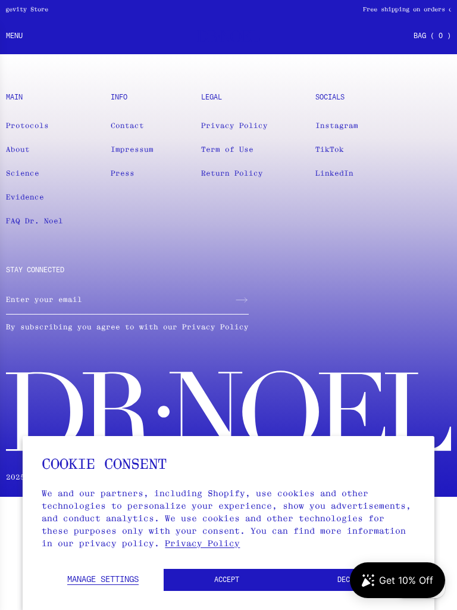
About (18, 149)
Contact (127, 125)
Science (22, 173)
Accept (226, 580)
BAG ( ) (432, 36)
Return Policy (232, 173)
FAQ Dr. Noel (34, 221)
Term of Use (227, 149)
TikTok (329, 149)
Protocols (27, 125)
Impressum (132, 149)
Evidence (25, 197)
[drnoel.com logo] (228, 36)
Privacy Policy (202, 543)
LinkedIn (334, 173)
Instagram (336, 125)
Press (122, 173)
